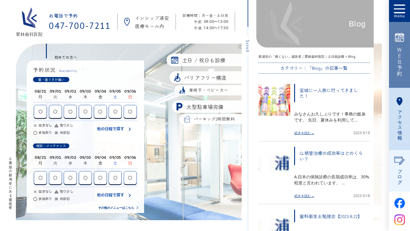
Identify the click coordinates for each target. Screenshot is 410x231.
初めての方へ (66, 57)
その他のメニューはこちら (116, 207)
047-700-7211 (80, 25)
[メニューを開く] (399, 11)
